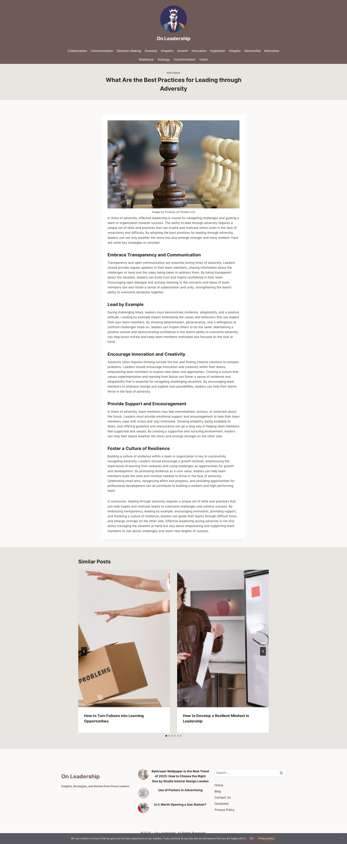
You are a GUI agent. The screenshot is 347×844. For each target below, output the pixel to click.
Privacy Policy (224, 810)
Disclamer (222, 803)
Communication (102, 51)
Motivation (271, 51)
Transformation (184, 59)
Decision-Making (129, 51)
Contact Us (223, 797)
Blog (218, 791)
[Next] (263, 651)
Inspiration (217, 51)
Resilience (146, 59)
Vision (203, 59)
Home (219, 785)
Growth (182, 51)
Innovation (199, 51)
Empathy (167, 51)
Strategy (163, 59)
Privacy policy (266, 838)
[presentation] (124, 638)
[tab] (166, 736)
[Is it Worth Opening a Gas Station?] (143, 807)
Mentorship (252, 51)
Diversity (151, 51)
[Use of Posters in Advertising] (143, 793)
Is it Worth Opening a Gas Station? (180, 804)
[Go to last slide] (84, 651)
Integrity (235, 51)
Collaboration (77, 51)
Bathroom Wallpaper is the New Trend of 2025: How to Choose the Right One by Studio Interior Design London (180, 776)
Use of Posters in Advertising (180, 790)
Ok (251, 838)
